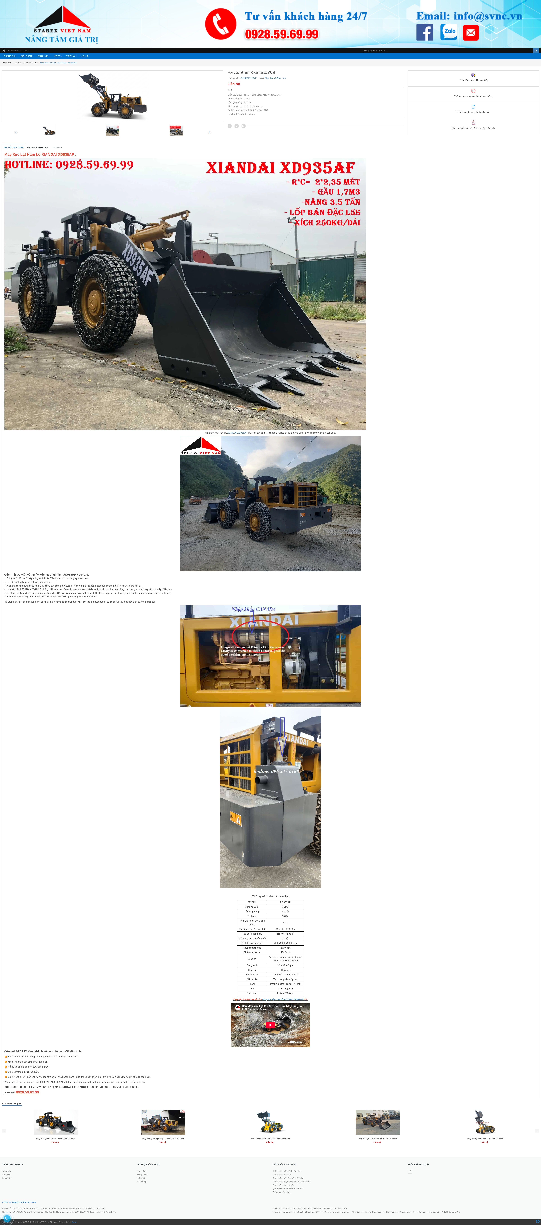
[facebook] (410, 1171)
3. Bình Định (405, 1212)
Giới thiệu (26, 56)
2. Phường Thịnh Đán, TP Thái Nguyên (380, 1212)
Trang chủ (10, 56)
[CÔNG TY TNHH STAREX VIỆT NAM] (270, 24)
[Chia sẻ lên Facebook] (230, 126)
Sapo (74, 1222)
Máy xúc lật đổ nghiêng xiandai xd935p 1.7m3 (270, 1138)
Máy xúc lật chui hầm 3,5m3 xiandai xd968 (55, 1138)
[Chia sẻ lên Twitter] (236, 126)
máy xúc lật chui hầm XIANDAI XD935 (283, 999)
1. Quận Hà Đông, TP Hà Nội (346, 1212)
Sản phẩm (43, 56)
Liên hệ (85, 56)
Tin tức (70, 56)
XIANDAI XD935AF (237, 433)
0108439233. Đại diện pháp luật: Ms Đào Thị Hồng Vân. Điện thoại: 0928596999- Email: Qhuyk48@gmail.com (65, 1212)
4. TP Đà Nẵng (420, 1212)
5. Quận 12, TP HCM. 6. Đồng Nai (444, 1212)
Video (57, 56)
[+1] (243, 126)
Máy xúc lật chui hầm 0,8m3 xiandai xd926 (377, 1138)
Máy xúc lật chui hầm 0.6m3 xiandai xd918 (485, 1138)
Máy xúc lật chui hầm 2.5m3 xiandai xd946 (163, 1138)
